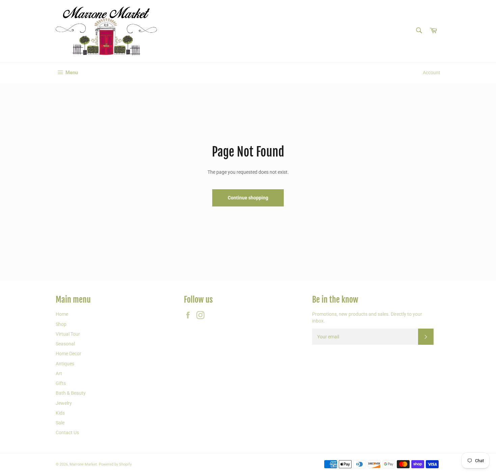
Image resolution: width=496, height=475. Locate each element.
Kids (60, 413)
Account (431, 72)
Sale (60, 422)
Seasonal (65, 343)
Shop (61, 324)
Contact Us (67, 432)
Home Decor (68, 353)
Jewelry (64, 403)
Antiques (65, 363)
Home (62, 314)
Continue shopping (248, 197)
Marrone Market (83, 464)
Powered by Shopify (115, 464)
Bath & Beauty (71, 393)
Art (59, 373)
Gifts (61, 383)
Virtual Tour (68, 334)
